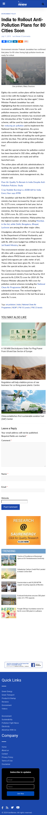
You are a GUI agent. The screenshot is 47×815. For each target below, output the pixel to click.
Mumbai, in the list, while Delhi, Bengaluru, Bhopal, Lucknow (22, 224)
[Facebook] (4, 41)
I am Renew (16, 36)
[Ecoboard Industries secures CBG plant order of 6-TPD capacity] (8, 596)
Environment (6, 14)
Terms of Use (7, 761)
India (19, 305)
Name (4, 474)
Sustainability (7, 719)
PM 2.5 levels (36, 308)
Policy (13, 14)
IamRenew (12, 813)
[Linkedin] (15, 41)
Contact (5, 754)
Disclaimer (6, 764)
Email (4, 487)
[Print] (20, 41)
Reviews (5, 702)
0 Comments (25, 36)
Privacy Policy (7, 757)
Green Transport (8, 695)
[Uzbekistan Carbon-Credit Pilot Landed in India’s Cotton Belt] (8, 570)
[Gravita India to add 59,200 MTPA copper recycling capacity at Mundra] (8, 583)
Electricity (6, 726)
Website (5, 498)
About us (5, 750)
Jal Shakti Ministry (9, 245)
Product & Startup (9, 698)
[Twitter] (9, 41)
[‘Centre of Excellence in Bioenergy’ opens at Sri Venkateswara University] (8, 556)
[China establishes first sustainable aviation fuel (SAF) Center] (23, 391)
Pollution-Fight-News (10, 723)
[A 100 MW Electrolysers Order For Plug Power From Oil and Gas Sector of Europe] (23, 324)
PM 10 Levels (24, 308)
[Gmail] (26, 41)
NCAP (14, 308)
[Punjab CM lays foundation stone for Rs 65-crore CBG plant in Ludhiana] (8, 609)
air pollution (10, 305)
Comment (6, 441)
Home (4, 747)
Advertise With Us (9, 730)
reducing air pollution (14, 126)
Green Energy (7, 691)
